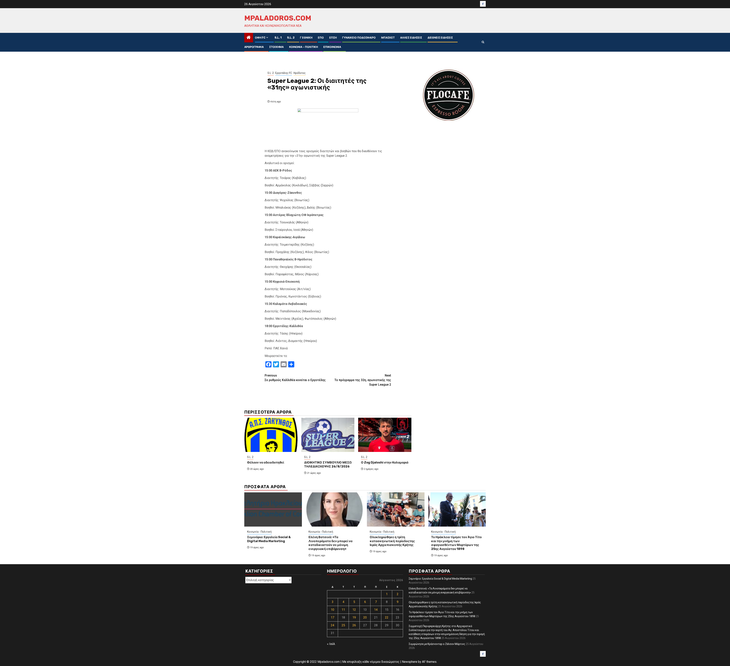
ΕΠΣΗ (333, 37)
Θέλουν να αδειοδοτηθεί (265, 462)
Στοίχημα (276, 47)
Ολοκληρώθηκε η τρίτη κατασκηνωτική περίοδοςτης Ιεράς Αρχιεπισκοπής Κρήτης (392, 541)
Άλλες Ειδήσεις (411, 37)
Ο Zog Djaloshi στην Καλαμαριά (384, 462)
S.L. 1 (278, 37)
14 (376, 609)
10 (332, 609)
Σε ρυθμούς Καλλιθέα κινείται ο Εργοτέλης (295, 378)
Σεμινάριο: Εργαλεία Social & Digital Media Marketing (269, 539)
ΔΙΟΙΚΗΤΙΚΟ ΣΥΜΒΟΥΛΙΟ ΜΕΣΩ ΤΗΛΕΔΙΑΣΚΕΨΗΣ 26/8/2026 (328, 464)
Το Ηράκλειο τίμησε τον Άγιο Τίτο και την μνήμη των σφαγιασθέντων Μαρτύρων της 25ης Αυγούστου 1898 (456, 543)
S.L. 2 (290, 37)
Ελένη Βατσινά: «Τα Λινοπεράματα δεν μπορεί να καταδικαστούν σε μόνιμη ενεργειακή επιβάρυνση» (330, 543)
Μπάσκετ (388, 37)
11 (343, 609)
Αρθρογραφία (254, 47)
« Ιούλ (331, 644)
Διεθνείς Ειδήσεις (440, 37)
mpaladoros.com (277, 18)
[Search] (483, 42)
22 (386, 617)
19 (354, 617)
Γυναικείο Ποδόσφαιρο (359, 37)
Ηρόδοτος (300, 72)
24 (332, 625)
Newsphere (409, 662)
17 (332, 617)
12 (354, 609)
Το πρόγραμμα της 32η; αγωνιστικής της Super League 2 (362, 380)
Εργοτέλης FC (283, 72)
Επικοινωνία (332, 47)
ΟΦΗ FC (260, 37)
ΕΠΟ (321, 37)
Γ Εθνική (306, 37)
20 (365, 617)
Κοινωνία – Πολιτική (303, 47)
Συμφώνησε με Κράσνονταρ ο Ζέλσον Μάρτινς (437, 643)
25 (343, 625)
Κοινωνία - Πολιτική (259, 531)
